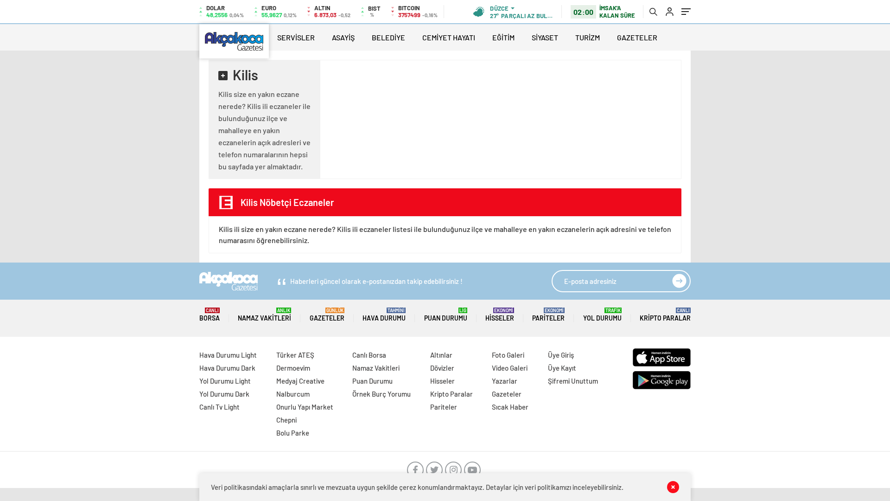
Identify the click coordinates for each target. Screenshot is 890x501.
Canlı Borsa (369, 355)
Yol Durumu (602, 315)
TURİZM (587, 37)
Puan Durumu (445, 315)
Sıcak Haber (510, 407)
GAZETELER (637, 37)
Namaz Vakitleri (264, 315)
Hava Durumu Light (228, 355)
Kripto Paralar (665, 315)
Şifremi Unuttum (573, 381)
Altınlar (441, 355)
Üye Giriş (561, 355)
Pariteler (548, 315)
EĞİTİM (503, 37)
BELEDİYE (388, 37)
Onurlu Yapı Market (304, 407)
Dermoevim (293, 368)
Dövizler (442, 368)
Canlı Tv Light (219, 407)
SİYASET (545, 37)
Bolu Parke (292, 433)
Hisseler (499, 315)
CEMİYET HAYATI (448, 37)
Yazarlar (504, 381)
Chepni (286, 420)
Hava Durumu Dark (227, 368)
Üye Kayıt (562, 368)
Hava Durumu (384, 315)
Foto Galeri (508, 355)
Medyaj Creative (300, 381)
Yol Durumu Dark (224, 394)
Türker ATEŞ (295, 355)
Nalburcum (293, 394)
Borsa (209, 315)
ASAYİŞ (343, 37)
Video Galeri (510, 368)
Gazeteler (327, 315)
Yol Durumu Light (225, 381)
